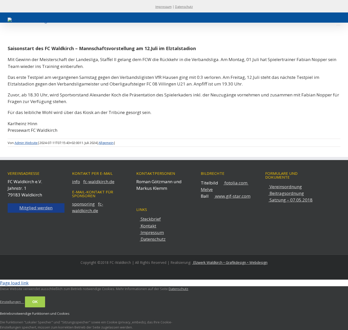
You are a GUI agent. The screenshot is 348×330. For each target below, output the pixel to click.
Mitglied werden (35, 208)
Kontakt (148, 226)
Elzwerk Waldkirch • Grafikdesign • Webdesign (229, 262)
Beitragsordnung (286, 193)
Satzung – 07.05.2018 (291, 200)
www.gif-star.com (232, 196)
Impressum (163, 7)
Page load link (14, 283)
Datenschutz (184, 7)
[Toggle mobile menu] (338, 22)
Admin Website (26, 142)
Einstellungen (11, 301)
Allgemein (106, 142)
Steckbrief (150, 219)
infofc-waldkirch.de (93, 181)
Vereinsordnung (285, 187)
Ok (35, 302)
